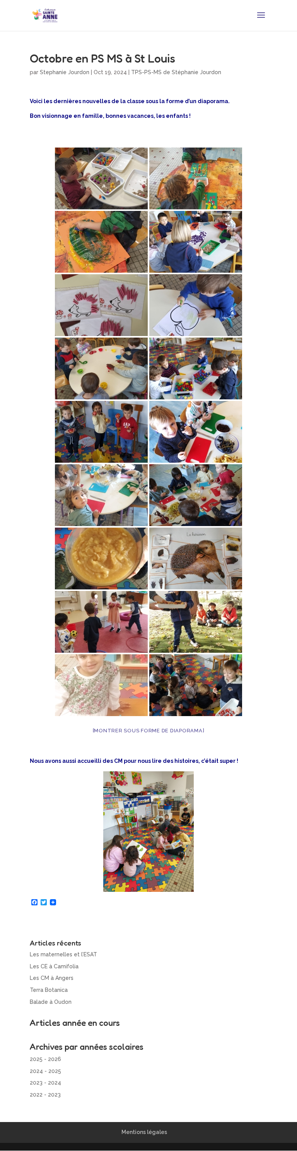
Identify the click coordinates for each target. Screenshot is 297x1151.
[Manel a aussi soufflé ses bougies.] (101, 685)
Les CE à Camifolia (54, 966)
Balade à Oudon (51, 1002)
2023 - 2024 (45, 1083)
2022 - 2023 (45, 1095)
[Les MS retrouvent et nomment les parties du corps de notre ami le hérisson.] (195, 558)
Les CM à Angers (51, 978)
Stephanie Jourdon (64, 72)
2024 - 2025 (45, 1071)
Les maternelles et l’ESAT (63, 954)
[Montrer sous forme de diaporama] (149, 730)
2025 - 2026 (45, 1059)
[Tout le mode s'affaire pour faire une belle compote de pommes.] (195, 495)
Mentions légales (144, 1132)
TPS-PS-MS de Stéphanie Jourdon (176, 72)
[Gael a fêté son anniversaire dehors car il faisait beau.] (195, 622)
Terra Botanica (49, 990)
